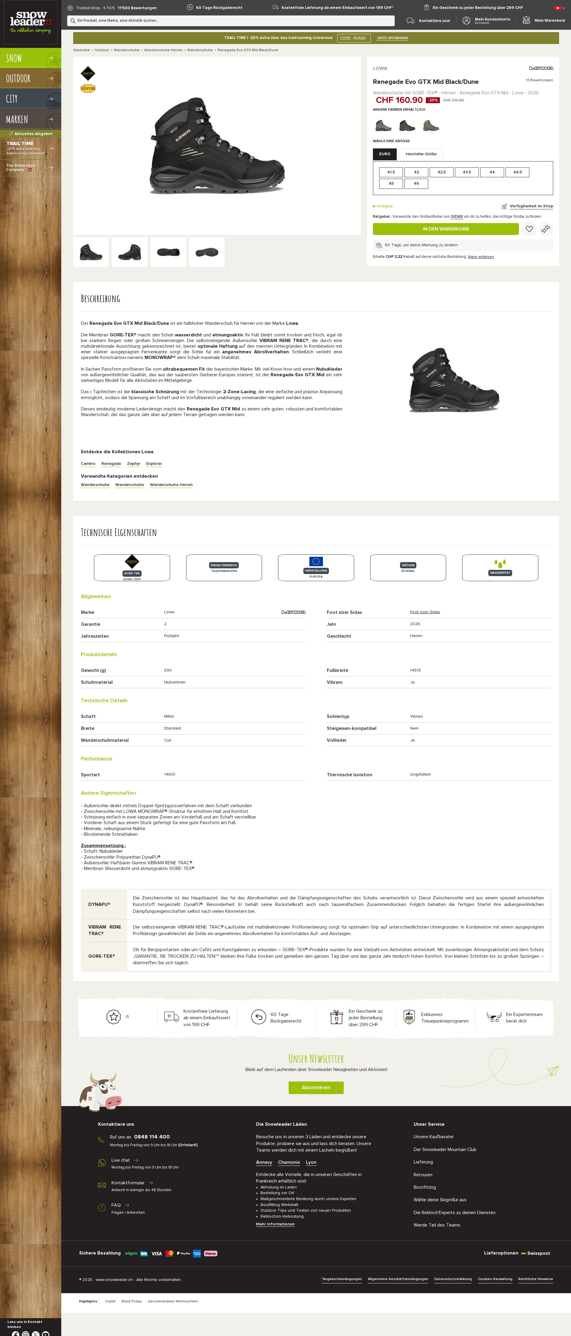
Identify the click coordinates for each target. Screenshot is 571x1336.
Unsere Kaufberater (434, 1136)
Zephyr (133, 464)
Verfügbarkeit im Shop (531, 206)
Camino (88, 464)
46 (416, 183)
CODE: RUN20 (352, 38)
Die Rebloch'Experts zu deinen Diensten (454, 1212)
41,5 (391, 172)
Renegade (111, 464)
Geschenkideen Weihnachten (173, 1301)
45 (391, 183)
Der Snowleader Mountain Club (445, 1149)
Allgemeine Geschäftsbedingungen (398, 1279)
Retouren (423, 1174)
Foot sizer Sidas (425, 612)
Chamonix (289, 1162)
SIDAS (457, 216)
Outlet (110, 1301)
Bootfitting (425, 1187)
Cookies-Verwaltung (495, 1279)
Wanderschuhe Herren (163, 50)
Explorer (154, 464)
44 (492, 172)
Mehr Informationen (275, 1224)
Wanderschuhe (126, 50)
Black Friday (132, 1301)
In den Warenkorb (446, 229)
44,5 (517, 172)
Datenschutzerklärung (453, 1279)
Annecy (264, 1162)
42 (416, 172)
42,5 (441, 172)
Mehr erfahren (481, 257)
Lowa (380, 68)
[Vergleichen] (545, 229)
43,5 (467, 172)
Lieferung (423, 1162)
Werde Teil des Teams (437, 1225)
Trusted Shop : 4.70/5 (95, 8)
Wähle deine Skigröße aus (440, 1199)
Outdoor (102, 50)
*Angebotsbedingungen (341, 1279)
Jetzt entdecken (392, 38)
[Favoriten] (529, 229)
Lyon (311, 1162)
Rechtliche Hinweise (535, 1279)
